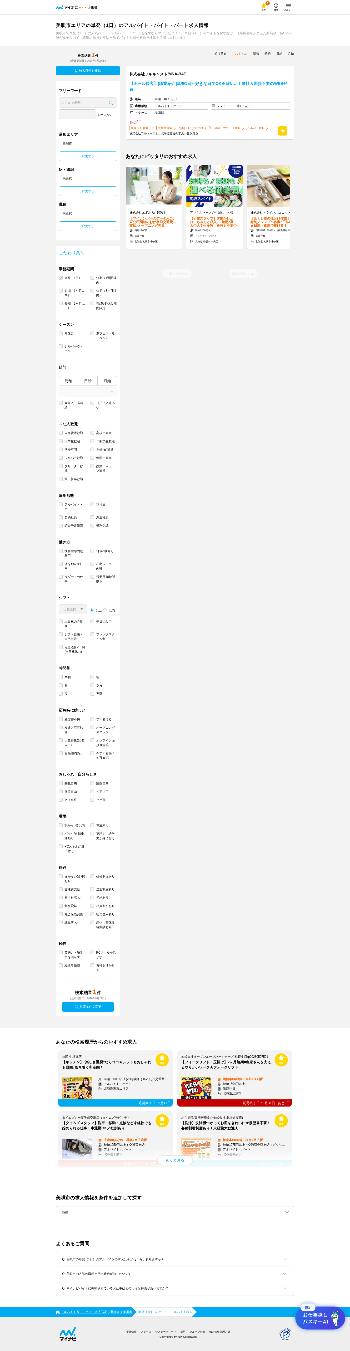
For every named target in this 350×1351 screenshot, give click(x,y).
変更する (88, 156)
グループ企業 (197, 1331)
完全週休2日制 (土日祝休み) (75, 649)
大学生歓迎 (72, 441)
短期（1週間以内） (106, 280)
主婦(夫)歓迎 (105, 449)
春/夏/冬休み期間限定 (106, 306)
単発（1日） (73, 278)
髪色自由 (71, 783)
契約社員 (71, 517)
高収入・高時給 (74, 405)
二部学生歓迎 (105, 441)
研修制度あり (105, 876)
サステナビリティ (165, 1331)
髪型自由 (102, 783)
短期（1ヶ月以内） (75, 293)
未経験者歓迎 (74, 433)
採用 (182, 1331)
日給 (88, 381)
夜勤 (99, 694)
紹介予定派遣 (74, 525)
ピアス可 (102, 791)
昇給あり (102, 897)
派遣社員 (102, 517)
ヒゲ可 (100, 800)
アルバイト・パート (74, 507)
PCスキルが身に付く (74, 849)
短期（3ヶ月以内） (106, 293)
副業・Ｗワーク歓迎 (105, 468)
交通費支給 (72, 889)
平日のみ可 (104, 621)
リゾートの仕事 (74, 579)
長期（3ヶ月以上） (75, 306)
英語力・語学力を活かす (74, 955)
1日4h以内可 (105, 551)
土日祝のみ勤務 (74, 624)
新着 (256, 53)
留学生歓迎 (104, 458)
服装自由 (71, 791)
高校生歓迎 (104, 433)
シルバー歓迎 (74, 458)
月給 (107, 381)
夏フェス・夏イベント (105, 336)
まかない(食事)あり (75, 879)
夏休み (69, 333)
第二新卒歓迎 (74, 479)
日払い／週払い (105, 405)
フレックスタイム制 (105, 637)
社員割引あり (105, 906)
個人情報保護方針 (219, 1331)
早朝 (68, 677)
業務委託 (102, 525)
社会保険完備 (74, 914)
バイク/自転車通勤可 (74, 836)
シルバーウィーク (74, 349)
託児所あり (72, 922)
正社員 (100, 504)
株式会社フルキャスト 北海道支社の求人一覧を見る (164, 133)
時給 (68, 381)
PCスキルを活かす (106, 955)
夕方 (99, 685)
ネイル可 (71, 800)
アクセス (146, 1331)
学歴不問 (71, 449)
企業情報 (131, 1331)
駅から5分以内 (75, 825)
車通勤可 (102, 825)
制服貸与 (71, 906)
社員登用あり (105, 914)
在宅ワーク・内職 (105, 566)
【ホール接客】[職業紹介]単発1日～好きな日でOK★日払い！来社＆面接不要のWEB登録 (208, 86)
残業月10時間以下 (105, 579)
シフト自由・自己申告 (74, 637)
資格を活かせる (105, 968)
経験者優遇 (72, 965)
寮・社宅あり (74, 897)
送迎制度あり (105, 889)
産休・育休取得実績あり (105, 925)
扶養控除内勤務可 (74, 553)
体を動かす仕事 (74, 566)
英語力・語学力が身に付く (105, 836)
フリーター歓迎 (74, 468)
